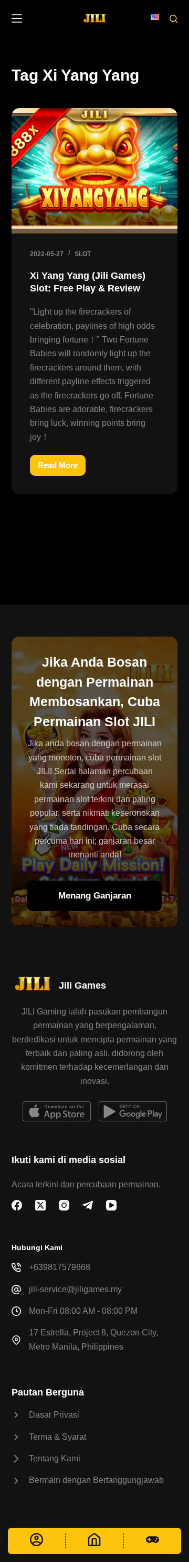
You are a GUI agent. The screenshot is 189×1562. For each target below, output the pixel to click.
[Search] (173, 19)
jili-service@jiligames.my (75, 1289)
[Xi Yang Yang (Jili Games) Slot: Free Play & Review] (95, 170)
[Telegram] (87, 1205)
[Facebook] (17, 1205)
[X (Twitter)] (40, 1205)
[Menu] (17, 18)
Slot (83, 254)
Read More (62, 468)
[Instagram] (64, 1205)
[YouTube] (111, 1205)
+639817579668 (59, 1267)
